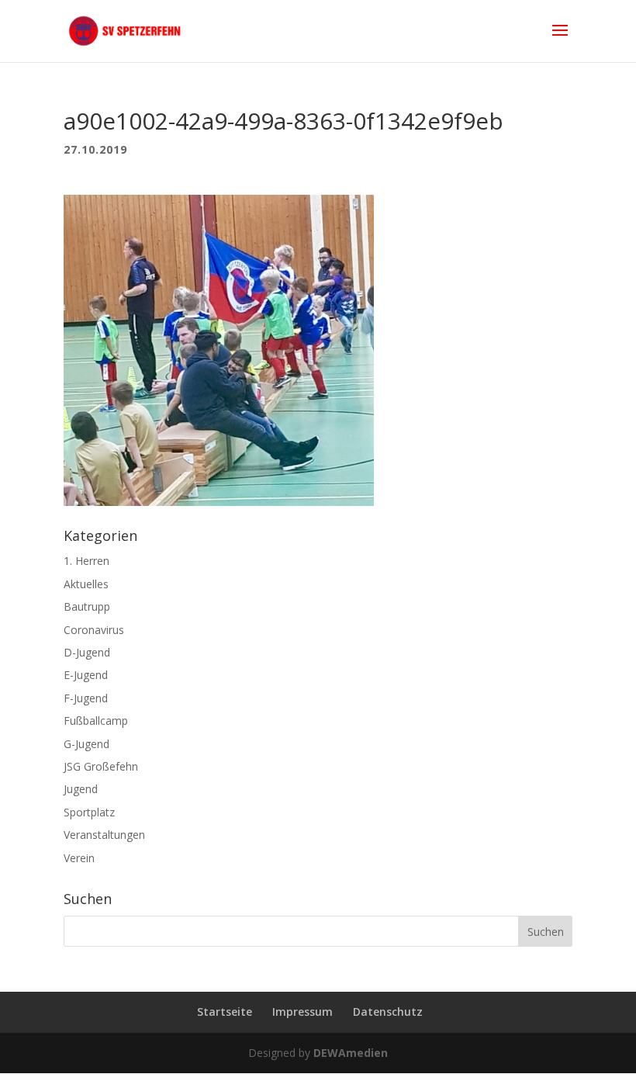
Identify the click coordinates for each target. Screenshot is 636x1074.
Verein (79, 858)
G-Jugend (86, 743)
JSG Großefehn (101, 766)
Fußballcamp (96, 720)
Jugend (81, 788)
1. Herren (86, 560)
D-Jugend (87, 652)
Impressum (302, 1011)
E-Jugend (86, 674)
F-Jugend (86, 698)
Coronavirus (94, 629)
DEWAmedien (350, 1052)
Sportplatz (89, 812)
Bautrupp (87, 606)
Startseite (224, 1011)
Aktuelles (86, 584)
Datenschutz (388, 1011)
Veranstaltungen (104, 834)
